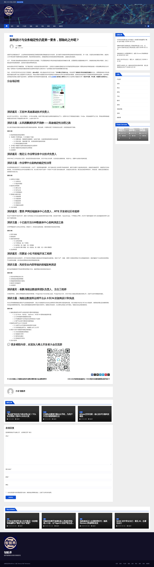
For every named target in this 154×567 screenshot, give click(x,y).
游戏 (54, 26)
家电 (118, 92)
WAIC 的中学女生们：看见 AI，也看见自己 (129, 59)
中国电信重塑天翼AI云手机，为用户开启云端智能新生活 (58, 415)
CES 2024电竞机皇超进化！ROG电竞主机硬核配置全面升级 (88, 379)
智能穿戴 (119, 109)
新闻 (18, 26)
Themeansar (27, 563)
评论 (7, 436)
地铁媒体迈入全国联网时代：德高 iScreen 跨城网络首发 (93, 522)
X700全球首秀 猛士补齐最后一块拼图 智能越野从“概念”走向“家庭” (22, 522)
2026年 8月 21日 (49, 526)
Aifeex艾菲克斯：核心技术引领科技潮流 (94, 415)
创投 (37, 26)
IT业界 (24, 26)
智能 (31, 26)
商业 (43, 26)
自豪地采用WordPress (9, 563)
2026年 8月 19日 (85, 526)
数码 (48, 26)
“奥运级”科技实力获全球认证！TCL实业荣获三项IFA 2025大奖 (21, 415)
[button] (145, 26)
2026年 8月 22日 (12, 526)
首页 (12, 26)
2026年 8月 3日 (122, 526)
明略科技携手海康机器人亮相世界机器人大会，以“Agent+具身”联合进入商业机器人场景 (58, 523)
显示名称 (9, 469)
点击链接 (53, 76)
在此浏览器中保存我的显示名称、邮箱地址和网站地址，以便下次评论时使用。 (30, 492)
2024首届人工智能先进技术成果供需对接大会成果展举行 (28, 379)
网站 (7, 484)
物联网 (61, 26)
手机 (118, 96)
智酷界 (8, 17)
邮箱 (7, 477)
